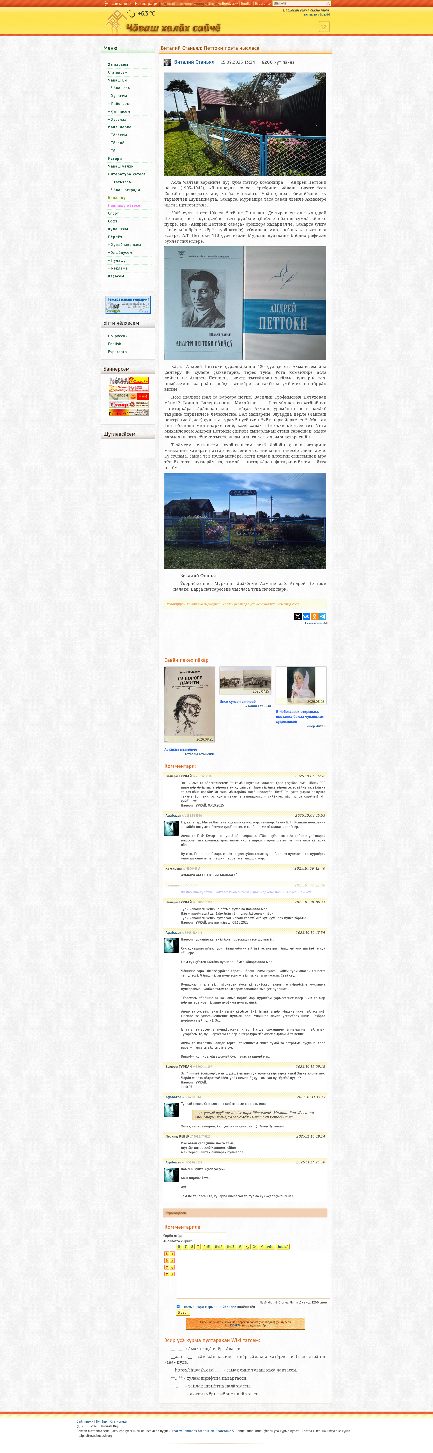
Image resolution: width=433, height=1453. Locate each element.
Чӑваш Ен (117, 80)
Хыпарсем (118, 64)
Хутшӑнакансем (126, 244)
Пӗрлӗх (115, 237)
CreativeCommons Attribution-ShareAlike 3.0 (203, 1431)
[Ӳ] (166, 1275)
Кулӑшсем (118, 229)
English (246, 3)
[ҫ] (172, 1268)
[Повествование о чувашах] (119, 383)
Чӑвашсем (121, 88)
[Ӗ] (166, 1261)
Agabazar (173, 815)
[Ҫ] (166, 1268)
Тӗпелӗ (117, 143)
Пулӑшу (118, 260)
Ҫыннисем (120, 111)
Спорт (113, 213)
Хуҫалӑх (118, 119)
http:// (283, 1247)
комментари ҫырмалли (210, 1307)
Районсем (120, 103)
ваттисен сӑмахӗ (316, 14)
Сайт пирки (85, 1421)
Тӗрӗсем (119, 135)
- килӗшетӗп (218, 1307)
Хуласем (119, 95)
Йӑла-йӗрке (119, 127)
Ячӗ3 (230, 1247)
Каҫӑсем (116, 276)
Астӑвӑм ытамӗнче (180, 749)
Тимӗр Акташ (315, 726)
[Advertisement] (245, 637)
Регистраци (146, 3)
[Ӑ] (166, 1255)
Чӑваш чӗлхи (121, 166)
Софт (112, 221)
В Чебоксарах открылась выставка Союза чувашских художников (300, 716)
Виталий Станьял (257, 706)
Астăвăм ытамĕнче (200, 754)
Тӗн (114, 150)
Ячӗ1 (206, 1247)
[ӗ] (172, 1261)
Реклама (119, 268)
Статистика (118, 1421)
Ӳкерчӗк (267, 1247)
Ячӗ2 (218, 1247)
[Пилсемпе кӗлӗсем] (119, 399)
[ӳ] (172, 1275)
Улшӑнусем (121, 252)
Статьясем (118, 72)
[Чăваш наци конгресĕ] (139, 399)
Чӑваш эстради (125, 190)
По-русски (230, 3)
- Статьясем (120, 182)
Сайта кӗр (121, 3)
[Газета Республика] (119, 415)
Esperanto (263, 3)
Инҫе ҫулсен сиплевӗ (238, 701)
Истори (115, 158)
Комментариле (314, 623)
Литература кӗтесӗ (127, 174)
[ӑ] (172, 1255)
